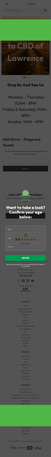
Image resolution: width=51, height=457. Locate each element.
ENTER (25, 258)
